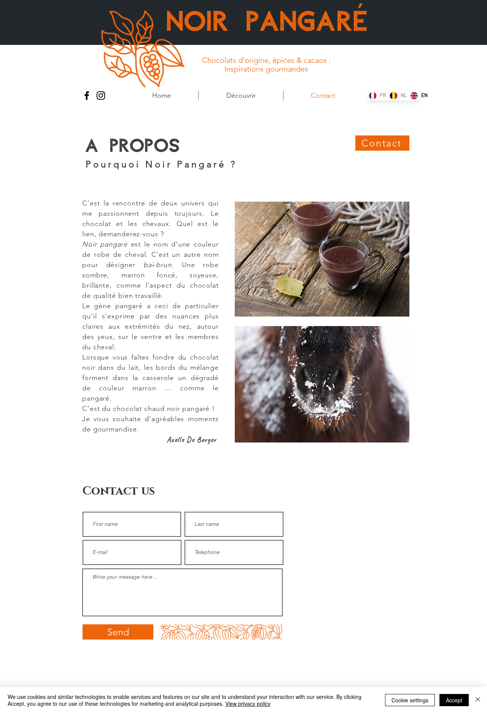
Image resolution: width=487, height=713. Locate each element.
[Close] (477, 700)
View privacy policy (248, 703)
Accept (454, 700)
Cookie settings (410, 700)
